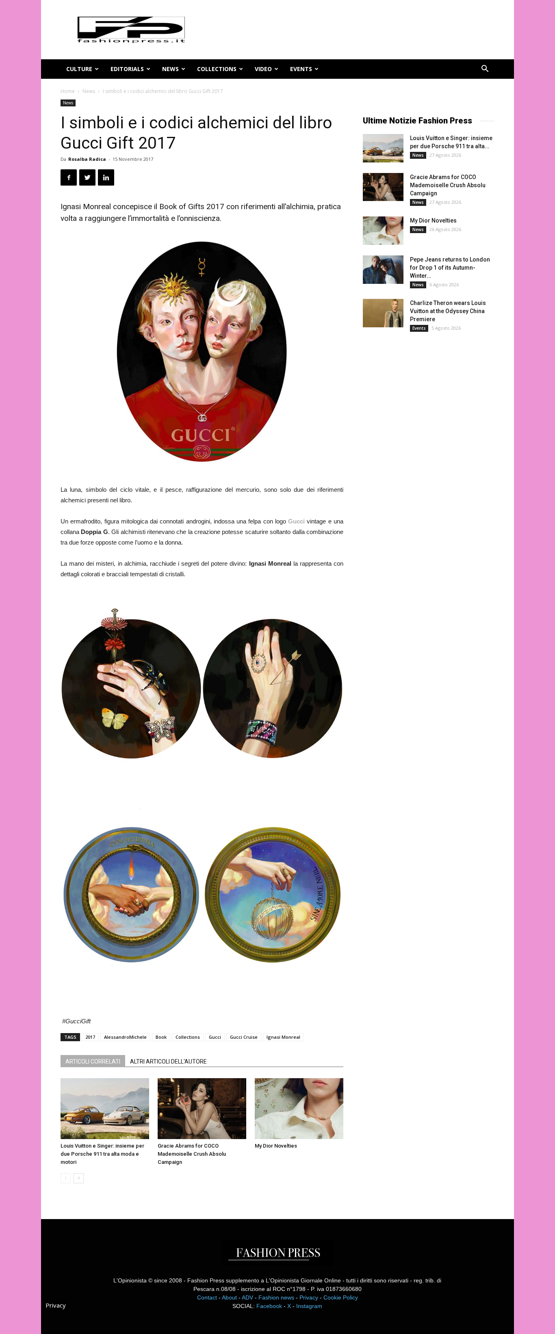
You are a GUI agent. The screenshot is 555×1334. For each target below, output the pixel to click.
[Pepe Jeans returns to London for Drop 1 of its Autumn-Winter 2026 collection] (383, 269)
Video (263, 69)
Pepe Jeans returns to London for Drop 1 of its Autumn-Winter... (450, 267)
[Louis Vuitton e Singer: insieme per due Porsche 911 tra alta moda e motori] (105, 1108)
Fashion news (276, 1297)
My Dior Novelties (276, 1146)
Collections (216, 69)
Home (68, 91)
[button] (484, 70)
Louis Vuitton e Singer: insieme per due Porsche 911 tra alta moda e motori (102, 1154)
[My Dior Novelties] (299, 1108)
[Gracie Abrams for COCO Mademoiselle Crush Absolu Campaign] (202, 1108)
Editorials (127, 69)
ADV (247, 1297)
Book (161, 1037)
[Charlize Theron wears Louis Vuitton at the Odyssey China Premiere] (383, 313)
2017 (90, 1037)
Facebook (269, 1306)
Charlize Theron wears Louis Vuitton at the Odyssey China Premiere (448, 311)
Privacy (308, 1297)
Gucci (215, 1037)
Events (301, 69)
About (229, 1297)
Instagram (309, 1306)
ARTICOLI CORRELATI (92, 1061)
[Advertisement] (424, 473)
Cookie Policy (340, 1297)
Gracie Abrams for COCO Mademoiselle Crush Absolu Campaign (192, 1154)
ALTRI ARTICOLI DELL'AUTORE (168, 1061)
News (170, 69)
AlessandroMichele (125, 1037)
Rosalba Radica (87, 159)
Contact (207, 1297)
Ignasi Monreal (283, 1037)
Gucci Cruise (244, 1037)
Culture (79, 69)
